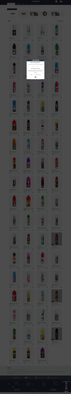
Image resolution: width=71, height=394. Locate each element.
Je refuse (31, 74)
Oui (37, 66)
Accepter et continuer (38, 74)
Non (33, 66)
